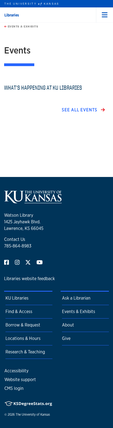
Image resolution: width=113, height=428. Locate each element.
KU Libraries (17, 298)
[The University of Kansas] (33, 201)
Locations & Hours (23, 338)
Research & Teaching (25, 352)
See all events (80, 110)
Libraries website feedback (29, 278)
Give (66, 338)
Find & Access (18, 311)
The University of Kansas (33, 414)
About (68, 325)
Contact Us (14, 239)
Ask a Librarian (76, 298)
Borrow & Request (22, 325)
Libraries (11, 15)
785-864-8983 (17, 246)
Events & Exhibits (22, 26)
